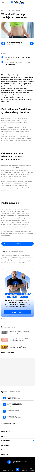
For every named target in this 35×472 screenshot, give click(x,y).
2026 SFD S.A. (23, 461)
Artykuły (11, 10)
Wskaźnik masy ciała (13, 398)
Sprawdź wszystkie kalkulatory (9, 423)
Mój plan (10, 470)
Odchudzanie (19, 10)
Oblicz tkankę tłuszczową (14, 417)
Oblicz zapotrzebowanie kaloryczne (14, 405)
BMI (17, 168)
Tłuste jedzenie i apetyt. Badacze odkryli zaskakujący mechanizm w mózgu (20, 346)
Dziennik (4, 470)
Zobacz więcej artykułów (8, 352)
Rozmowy (24, 470)
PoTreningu (4, 10)
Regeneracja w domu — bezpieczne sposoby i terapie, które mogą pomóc (19, 332)
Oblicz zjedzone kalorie (14, 411)
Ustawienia (31, 470)
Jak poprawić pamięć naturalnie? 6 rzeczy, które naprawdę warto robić (21, 339)
